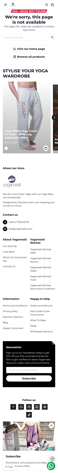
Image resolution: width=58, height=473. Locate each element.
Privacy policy (10, 311)
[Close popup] (51, 425)
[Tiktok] (29, 415)
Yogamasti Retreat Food (40, 278)
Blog (5, 322)
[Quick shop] (45, 148)
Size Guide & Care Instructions (40, 313)
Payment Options (13, 317)
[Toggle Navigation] (5, 5)
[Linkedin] (37, 407)
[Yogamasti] (13, 4)
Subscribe (29, 378)
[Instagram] (29, 407)
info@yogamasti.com (20, 228)
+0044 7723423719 (18, 222)
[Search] (52, 37)
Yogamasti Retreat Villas (40, 251)
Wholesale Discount (41, 331)
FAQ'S (33, 326)
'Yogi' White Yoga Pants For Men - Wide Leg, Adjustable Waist (21, 134)
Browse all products (31, 56)
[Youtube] (21, 407)
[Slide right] (54, 117)
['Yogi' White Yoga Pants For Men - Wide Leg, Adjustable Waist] (27, 117)
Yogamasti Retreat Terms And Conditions (42, 287)
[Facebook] (13, 407)
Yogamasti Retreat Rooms (40, 260)
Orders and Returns (41, 305)
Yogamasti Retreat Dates (40, 269)
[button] (47, 5)
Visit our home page (31, 49)
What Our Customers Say (15, 259)
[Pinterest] (45, 407)
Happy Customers (13, 328)
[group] (28, 117)
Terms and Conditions (15, 305)
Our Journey (10, 246)
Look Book (9, 251)
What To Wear (38, 320)
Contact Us (9, 266)
